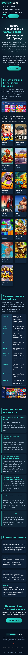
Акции (10, 12)
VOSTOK (9, 3)
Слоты (15, 12)
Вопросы (21, 12)
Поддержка (12, 6)
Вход (4, 16)
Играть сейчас (14, 68)
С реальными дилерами (7, 9)
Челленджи (4, 12)
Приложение (5, 6)
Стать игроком (13, 16)
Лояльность (18, 9)
